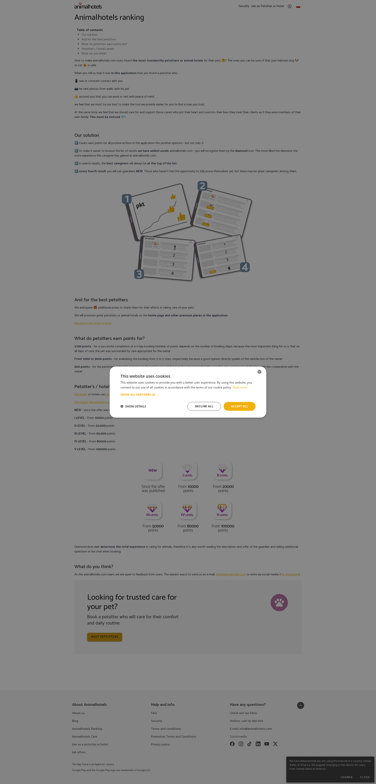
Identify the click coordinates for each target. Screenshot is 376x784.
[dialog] (188, 392)
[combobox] (259, 372)
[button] (188, 394)
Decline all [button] (204, 406)
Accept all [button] (239, 406)
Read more (240, 387)
